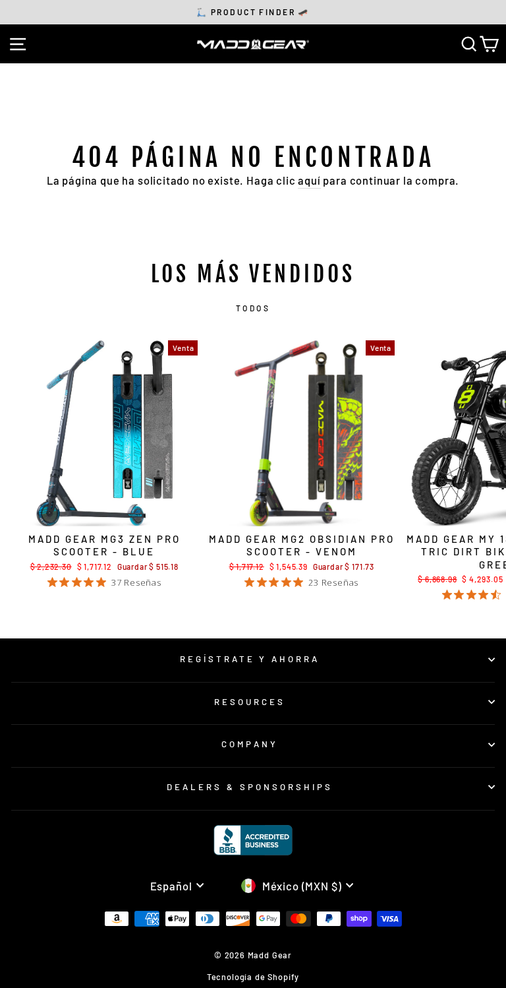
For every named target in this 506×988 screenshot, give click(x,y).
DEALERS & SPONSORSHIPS (249, 787)
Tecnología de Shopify (253, 977)
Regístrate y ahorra (250, 659)
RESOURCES (249, 701)
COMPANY (249, 744)
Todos (253, 308)
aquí (309, 180)
